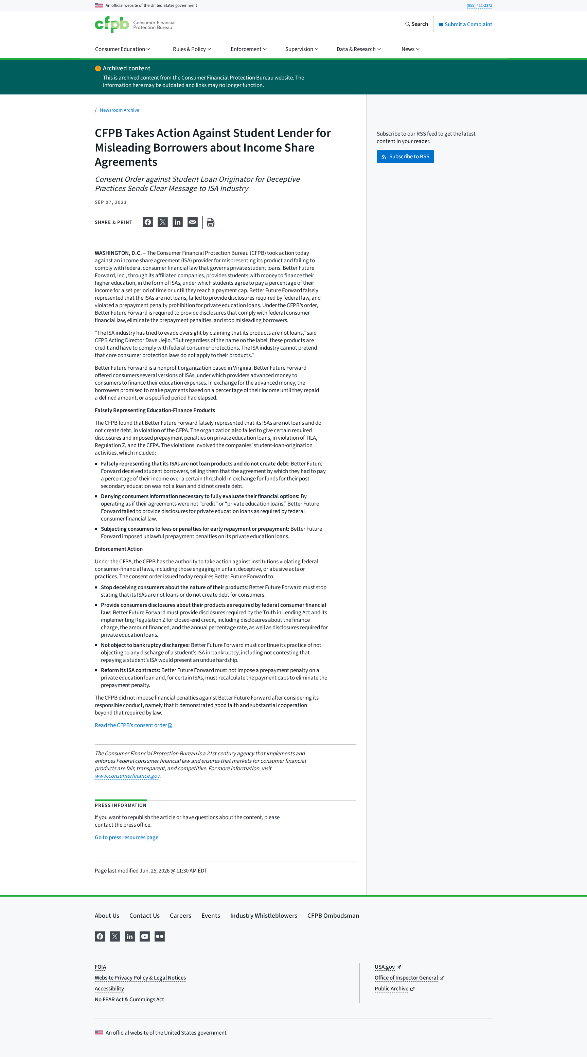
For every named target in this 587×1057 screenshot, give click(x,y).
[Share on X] (163, 221)
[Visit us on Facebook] (100, 936)
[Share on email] (193, 221)
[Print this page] (210, 222)
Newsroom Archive (119, 110)
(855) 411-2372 (479, 5)
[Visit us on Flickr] (160, 936)
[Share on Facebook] (148, 221)
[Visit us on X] (115, 936)
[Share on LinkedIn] (178, 221)
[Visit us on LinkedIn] (130, 936)
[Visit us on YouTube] (145, 936)
